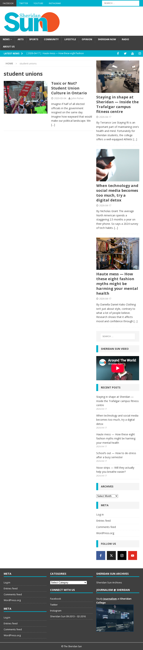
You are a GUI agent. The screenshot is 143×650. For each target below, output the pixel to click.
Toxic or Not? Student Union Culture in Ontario (69, 88)
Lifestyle (70, 39)
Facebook (8, 3)
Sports (33, 39)
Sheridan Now (107, 39)
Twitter (23, 3)
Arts (20, 39)
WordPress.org (105, 533)
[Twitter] (125, 53)
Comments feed (106, 527)
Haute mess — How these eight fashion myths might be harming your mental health (117, 283)
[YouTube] (132, 53)
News (6, 39)
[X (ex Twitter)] (111, 555)
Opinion (87, 39)
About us (9, 46)
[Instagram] (139, 53)
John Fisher (77, 98)
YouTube (38, 3)
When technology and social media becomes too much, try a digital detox (117, 193)
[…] (53, 125)
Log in (100, 514)
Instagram (55, 3)
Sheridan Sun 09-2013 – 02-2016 (68, 616)
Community (51, 39)
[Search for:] (120, 3)
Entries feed (103, 520)
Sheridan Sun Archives (109, 582)
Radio (125, 39)
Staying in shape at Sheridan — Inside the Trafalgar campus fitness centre (117, 104)
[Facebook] (118, 53)
